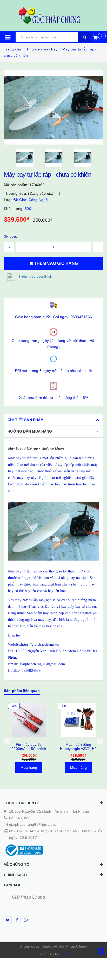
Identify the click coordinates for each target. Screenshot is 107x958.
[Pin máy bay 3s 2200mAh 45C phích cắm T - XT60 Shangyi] (28, 720)
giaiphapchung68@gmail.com (34, 824)
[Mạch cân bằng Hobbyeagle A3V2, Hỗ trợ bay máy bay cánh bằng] (78, 720)
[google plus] (26, 920)
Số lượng (11, 236)
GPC (66, 954)
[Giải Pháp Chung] (53, 15)
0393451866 (20, 818)
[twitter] (7, 920)
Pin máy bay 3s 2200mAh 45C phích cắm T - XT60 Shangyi (29, 748)
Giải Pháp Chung (28, 897)
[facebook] (17, 920)
